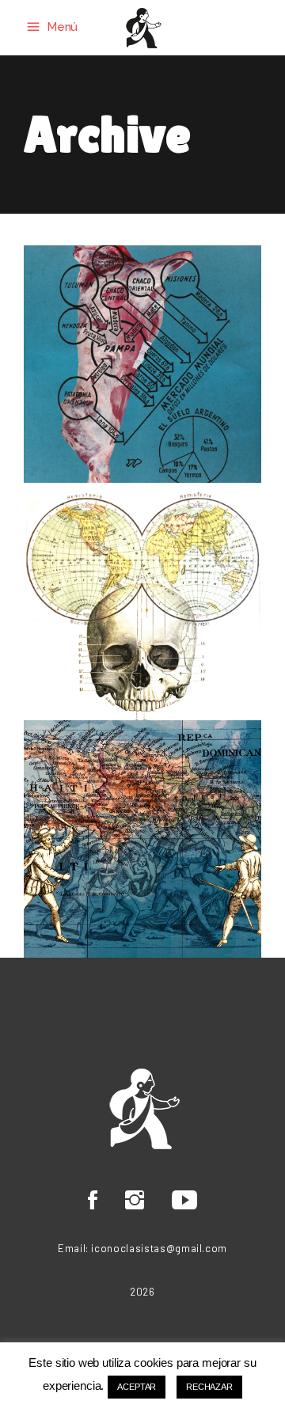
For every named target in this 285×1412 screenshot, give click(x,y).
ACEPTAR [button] (136, 1386)
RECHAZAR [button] (209, 1386)
